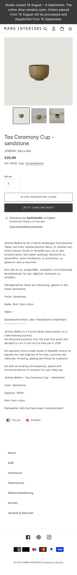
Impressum (15, 472)
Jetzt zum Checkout (38, 207)
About (12, 452)
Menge (8, 176)
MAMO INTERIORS (32, 562)
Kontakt (13, 502)
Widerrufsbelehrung (20, 492)
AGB (10, 462)
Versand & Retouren (20, 513)
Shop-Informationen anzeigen (25, 226)
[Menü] (70, 28)
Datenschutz (16, 482)
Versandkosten (34, 163)
